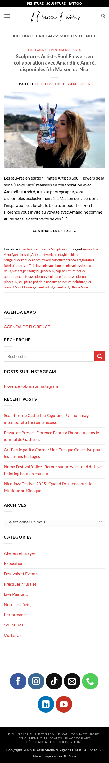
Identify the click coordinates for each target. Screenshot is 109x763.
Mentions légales (45, 738)
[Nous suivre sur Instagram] (36, 681)
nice (76, 265)
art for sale (22, 255)
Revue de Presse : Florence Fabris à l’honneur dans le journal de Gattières (51, 436)
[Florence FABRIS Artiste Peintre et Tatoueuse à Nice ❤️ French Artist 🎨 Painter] (55, 16)
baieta (58, 255)
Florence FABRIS (76, 84)
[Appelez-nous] (90, 681)
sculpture (39, 276)
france (18, 265)
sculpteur (24, 276)
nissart (17, 271)
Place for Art (77, 738)
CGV (22, 738)
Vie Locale (13, 635)
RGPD (94, 734)
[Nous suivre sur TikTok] (54, 681)
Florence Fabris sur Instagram (31, 386)
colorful (57, 260)
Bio (11, 734)
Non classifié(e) (18, 604)
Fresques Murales (20, 583)
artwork (47, 255)
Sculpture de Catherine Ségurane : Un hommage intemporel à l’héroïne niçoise (47, 419)
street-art (61, 287)
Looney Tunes (71, 742)
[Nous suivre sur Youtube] (64, 704)
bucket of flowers (38, 260)
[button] (7, 15)
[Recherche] (103, 16)
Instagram (45, 734)
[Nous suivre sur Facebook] (18, 681)
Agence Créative (72, 750)
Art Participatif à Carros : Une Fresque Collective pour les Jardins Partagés (53, 453)
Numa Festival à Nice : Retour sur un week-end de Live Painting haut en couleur (53, 470)
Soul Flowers (24, 287)
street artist (44, 287)
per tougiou (31, 271)
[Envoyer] (99, 356)
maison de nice (61, 265)
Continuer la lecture (54, 231)
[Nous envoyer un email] (72, 681)
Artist (35, 255)
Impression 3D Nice (60, 756)
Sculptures (71, 50)
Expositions (14, 563)
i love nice (41, 265)
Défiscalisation (40, 742)
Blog (62, 734)
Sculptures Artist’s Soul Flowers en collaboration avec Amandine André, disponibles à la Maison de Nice (55, 63)
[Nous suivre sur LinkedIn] (46, 704)
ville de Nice (79, 287)
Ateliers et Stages (19, 553)
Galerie (25, 734)
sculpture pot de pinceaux (37, 282)
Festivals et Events (44, 50)
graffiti (29, 265)
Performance (16, 614)
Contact (79, 734)
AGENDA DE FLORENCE (27, 326)
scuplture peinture (71, 282)
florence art (72, 260)
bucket (18, 260)
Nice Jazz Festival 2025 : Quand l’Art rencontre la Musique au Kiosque (48, 487)
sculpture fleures (59, 276)
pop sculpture (65, 271)
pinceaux (47, 271)
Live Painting (16, 593)
